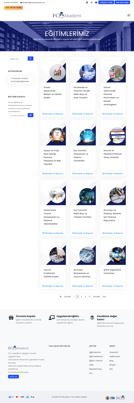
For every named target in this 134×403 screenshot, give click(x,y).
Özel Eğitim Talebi (13, 7)
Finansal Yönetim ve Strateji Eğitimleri (20, 80)
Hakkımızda (115, 356)
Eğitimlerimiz (95, 352)
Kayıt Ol (13, 377)
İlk (60, 296)
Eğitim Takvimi (95, 360)
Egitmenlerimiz (96, 356)
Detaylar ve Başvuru (53, 114)
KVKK (91, 365)
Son (104, 296)
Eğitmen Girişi (122, 2)
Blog (111, 360)
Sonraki (96, 296)
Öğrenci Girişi (106, 2)
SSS (111, 369)
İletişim (113, 365)
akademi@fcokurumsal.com (33, 2)
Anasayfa (114, 352)
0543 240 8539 (11, 2)
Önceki (67, 296)
